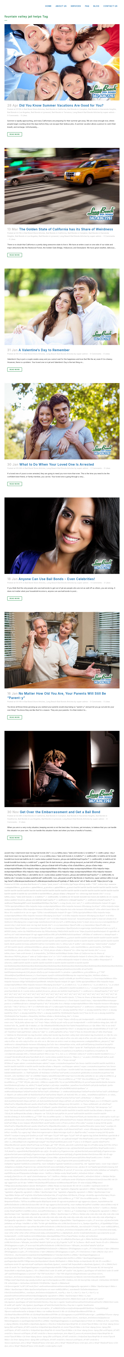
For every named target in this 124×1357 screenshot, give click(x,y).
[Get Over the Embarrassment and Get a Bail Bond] (62, 769)
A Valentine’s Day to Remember (44, 350)
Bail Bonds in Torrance (62, 112)
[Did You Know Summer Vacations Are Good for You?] (62, 62)
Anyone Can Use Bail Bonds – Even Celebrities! (57, 579)
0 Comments (13, 115)
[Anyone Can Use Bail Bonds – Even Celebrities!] (62, 535)
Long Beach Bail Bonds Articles (86, 112)
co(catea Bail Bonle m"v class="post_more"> (32, 884)
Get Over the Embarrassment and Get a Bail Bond (60, 812)
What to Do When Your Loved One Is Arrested (56, 464)
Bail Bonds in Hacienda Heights (102, 109)
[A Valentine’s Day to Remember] (62, 307)
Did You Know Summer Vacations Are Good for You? (61, 105)
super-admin (108, 112)
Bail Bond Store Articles (34, 109)
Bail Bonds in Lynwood (41, 112)
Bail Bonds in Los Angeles (18, 112)
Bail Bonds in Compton (77, 109)
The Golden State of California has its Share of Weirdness (66, 229)
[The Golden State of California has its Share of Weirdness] (62, 186)
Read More (15, 134)
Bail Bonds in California (56, 109)
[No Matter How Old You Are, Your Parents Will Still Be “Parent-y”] (62, 650)
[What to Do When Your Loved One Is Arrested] (62, 421)
